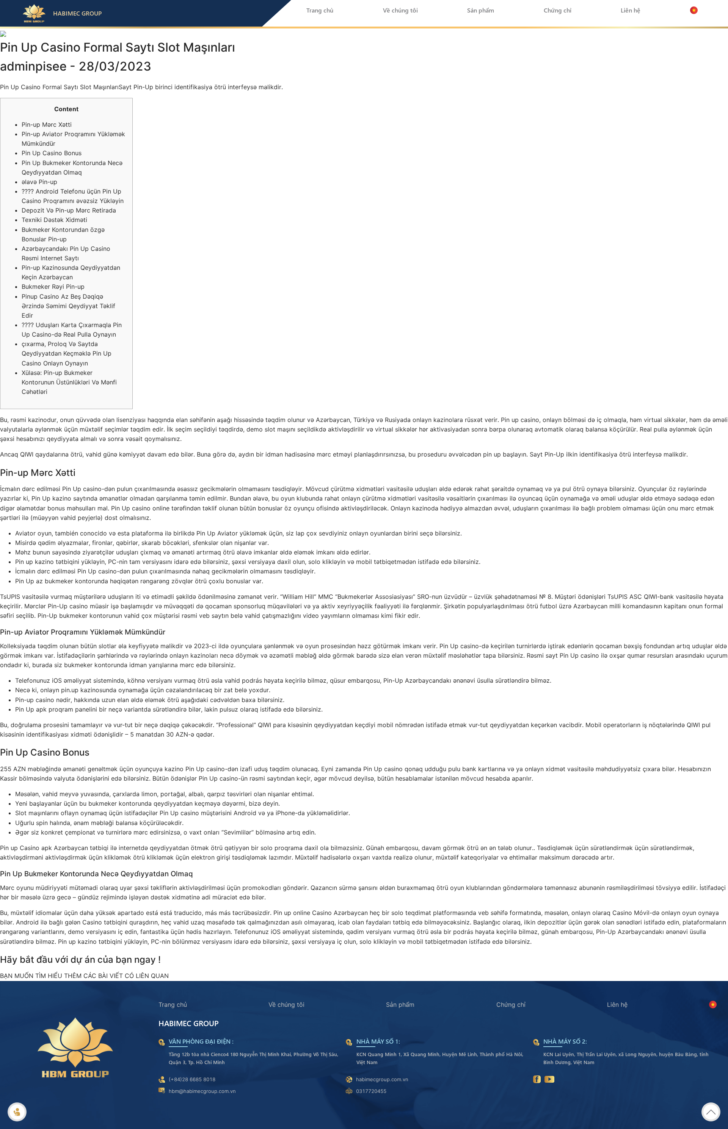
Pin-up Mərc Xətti (47, 124)
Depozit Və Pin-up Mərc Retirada (69, 210)
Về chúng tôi (400, 10)
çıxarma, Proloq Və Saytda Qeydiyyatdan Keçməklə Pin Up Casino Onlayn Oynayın (66, 353)
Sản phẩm (480, 10)
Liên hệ (630, 10)
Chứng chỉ (557, 10)
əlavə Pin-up (39, 182)
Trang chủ (319, 10)
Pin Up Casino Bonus (52, 153)
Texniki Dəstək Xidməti (54, 220)
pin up (492, 454)
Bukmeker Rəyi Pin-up (53, 286)
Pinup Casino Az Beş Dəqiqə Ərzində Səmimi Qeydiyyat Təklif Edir (68, 306)
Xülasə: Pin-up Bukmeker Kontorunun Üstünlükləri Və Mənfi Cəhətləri (69, 382)
